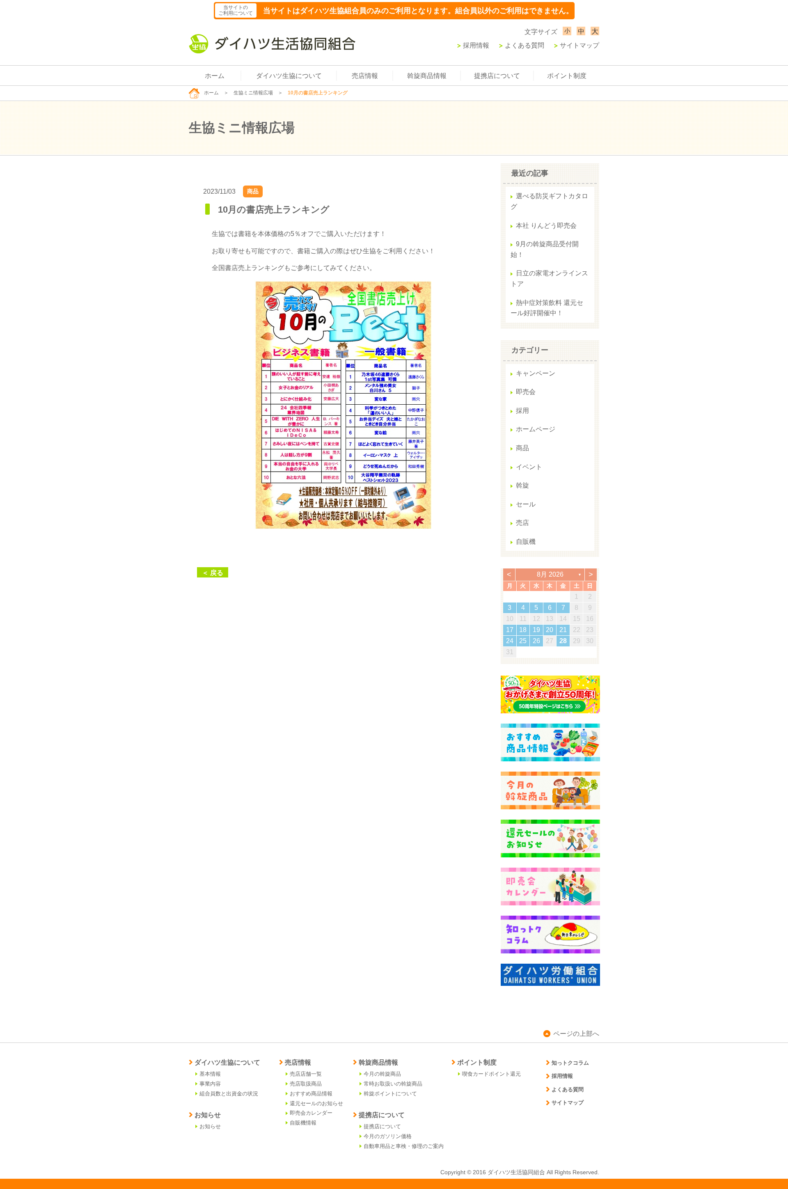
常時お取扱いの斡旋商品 (393, 1084)
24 (509, 640)
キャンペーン (535, 373)
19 (536, 629)
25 (523, 640)
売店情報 (365, 75)
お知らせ (210, 1126)
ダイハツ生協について (289, 75)
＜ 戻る (212, 572)
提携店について (497, 75)
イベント (529, 466)
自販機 (526, 541)
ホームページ (535, 429)
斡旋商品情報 (427, 75)
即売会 (526, 391)
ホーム (214, 75)
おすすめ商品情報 (311, 1093)
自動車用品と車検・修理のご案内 (404, 1146)
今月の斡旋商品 (382, 1074)
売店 (522, 522)
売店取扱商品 (306, 1084)
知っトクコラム (570, 1063)
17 (509, 629)
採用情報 (476, 45)
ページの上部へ (576, 1033)
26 (536, 640)
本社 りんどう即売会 (546, 225)
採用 (522, 410)
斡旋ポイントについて (390, 1093)
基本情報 (210, 1074)
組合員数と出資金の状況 (228, 1093)
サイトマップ (579, 45)
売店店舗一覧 (306, 1074)
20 (549, 629)
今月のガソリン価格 (388, 1136)
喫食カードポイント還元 (491, 1074)
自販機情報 (303, 1123)
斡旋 (522, 485)
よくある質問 (524, 45)
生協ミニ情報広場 (253, 93)
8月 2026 (550, 574)
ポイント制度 (566, 75)
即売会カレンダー (311, 1113)
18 (523, 629)
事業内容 (210, 1084)
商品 (253, 191)
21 (563, 629)
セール (526, 504)
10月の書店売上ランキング (274, 209)
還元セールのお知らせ (316, 1103)
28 (563, 640)
